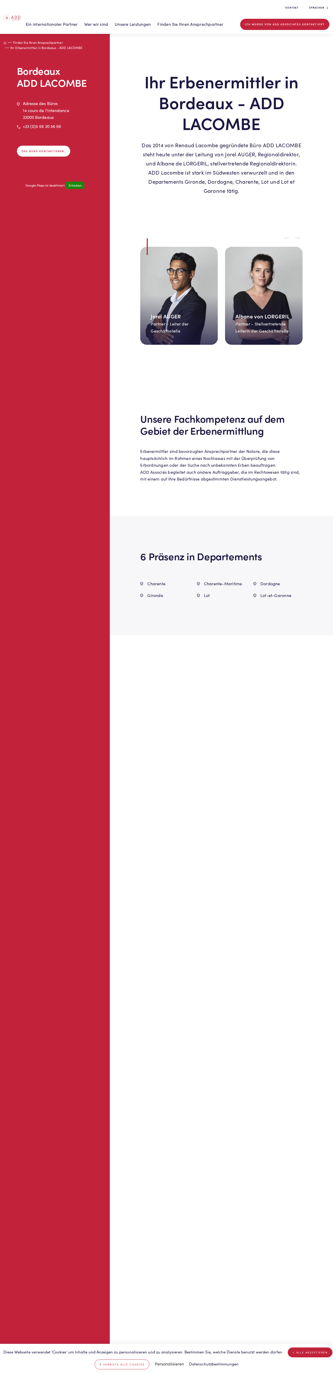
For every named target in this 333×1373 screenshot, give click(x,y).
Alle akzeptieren (311, 1352)
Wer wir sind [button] (96, 24)
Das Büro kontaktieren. (44, 151)
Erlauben (75, 185)
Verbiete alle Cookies (123, 1364)
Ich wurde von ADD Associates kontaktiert (285, 24)
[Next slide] (297, 238)
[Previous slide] (287, 238)
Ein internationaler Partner (52, 24)
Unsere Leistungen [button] (133, 24)
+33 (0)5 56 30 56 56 (42, 126)
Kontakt (292, 7)
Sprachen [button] (316, 7)
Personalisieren (169, 1363)
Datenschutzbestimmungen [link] (214, 1363)
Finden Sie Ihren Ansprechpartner (190, 24)
